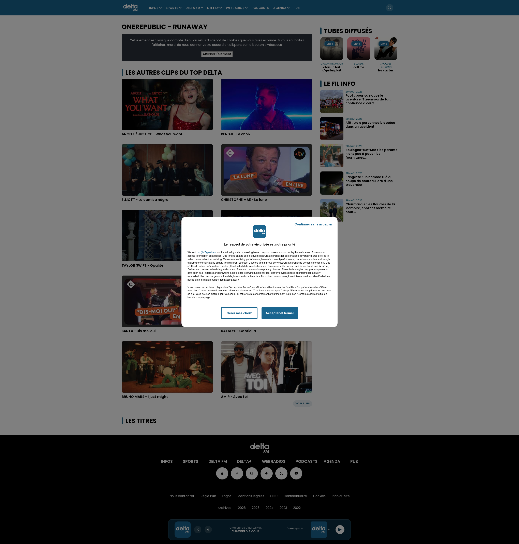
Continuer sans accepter (313, 224)
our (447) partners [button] (207, 252)
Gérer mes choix (239, 313)
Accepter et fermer (280, 313)
